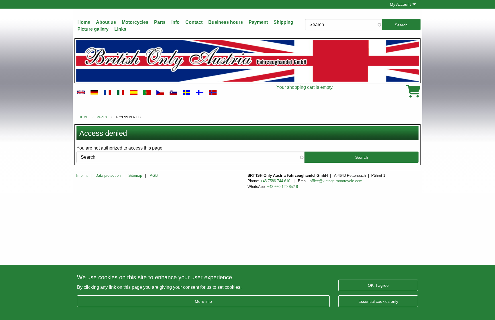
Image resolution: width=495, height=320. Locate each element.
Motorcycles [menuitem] (135, 22)
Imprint (82, 176)
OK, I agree (378, 285)
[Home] (247, 60)
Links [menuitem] (120, 29)
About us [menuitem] (106, 22)
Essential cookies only (378, 301)
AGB (154, 176)
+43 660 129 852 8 (282, 186)
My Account (400, 4)
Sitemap (135, 176)
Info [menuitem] (175, 22)
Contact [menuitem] (194, 22)
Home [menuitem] (83, 22)
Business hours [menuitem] (225, 22)
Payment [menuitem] (258, 22)
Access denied (128, 117)
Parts (102, 117)
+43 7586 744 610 (275, 181)
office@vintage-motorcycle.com (336, 181)
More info (203, 301)
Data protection (108, 176)
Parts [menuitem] (160, 22)
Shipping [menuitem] (283, 22)
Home (83, 117)
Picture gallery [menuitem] (93, 29)
